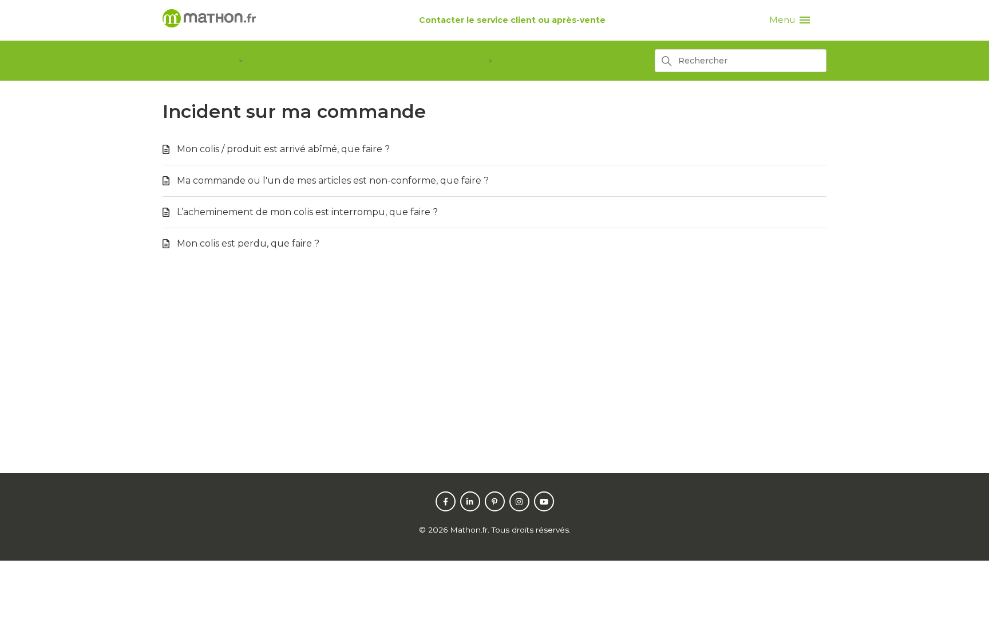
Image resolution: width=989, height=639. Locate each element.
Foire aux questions (199, 60)
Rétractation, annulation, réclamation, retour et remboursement (365, 60)
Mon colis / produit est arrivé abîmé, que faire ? (283, 149)
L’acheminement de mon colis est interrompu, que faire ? (307, 212)
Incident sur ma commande (547, 60)
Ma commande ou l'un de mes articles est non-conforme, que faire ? (333, 180)
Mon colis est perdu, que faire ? (248, 243)
